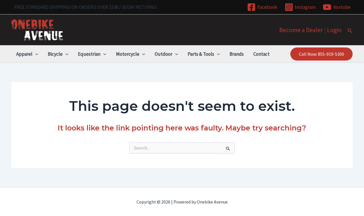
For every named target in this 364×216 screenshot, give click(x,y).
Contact (261, 54)
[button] (350, 31)
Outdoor (163, 54)
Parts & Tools (201, 54)
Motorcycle (127, 54)
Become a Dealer (301, 30)
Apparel (24, 54)
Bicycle (55, 54)
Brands (236, 54)
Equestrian (89, 54)
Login (334, 30)
